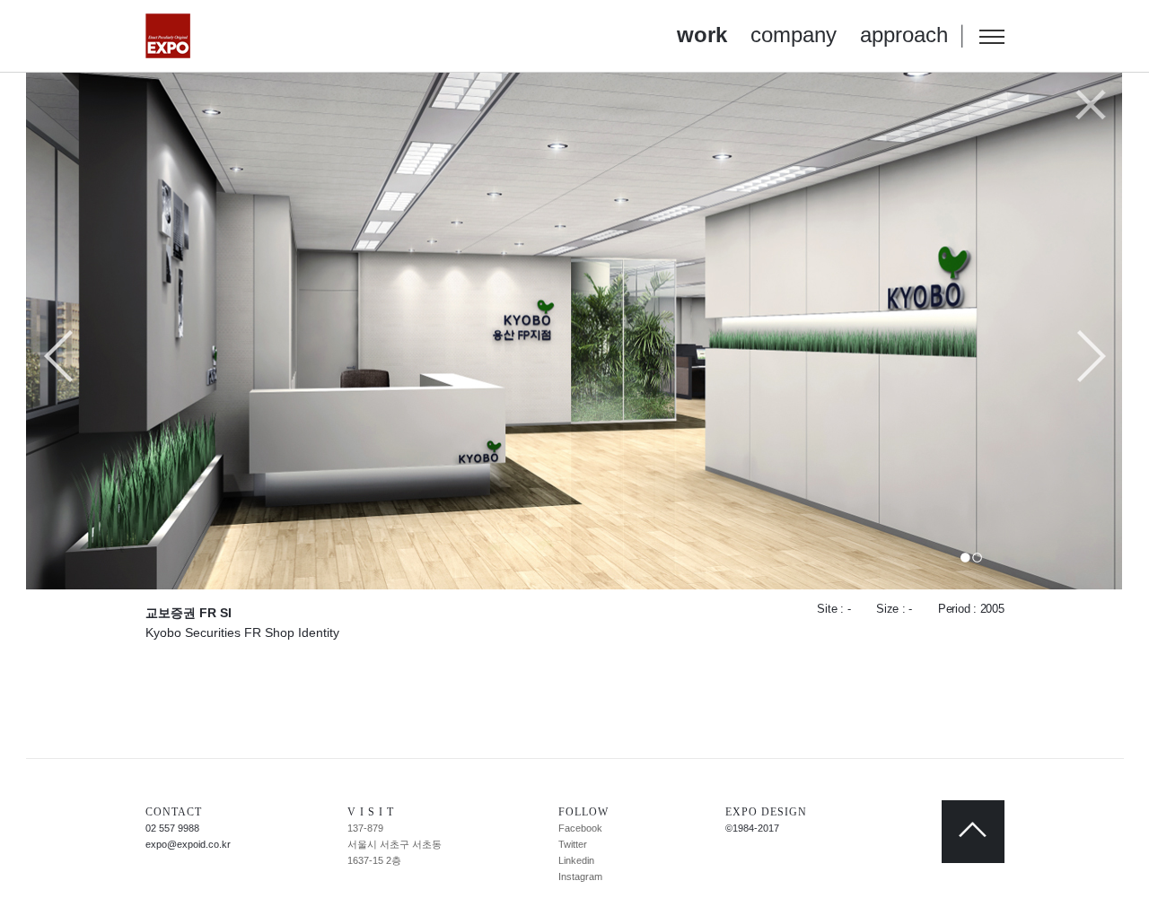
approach (904, 35)
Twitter (572, 844)
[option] (575, 330)
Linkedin (576, 860)
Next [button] (1090, 357)
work (702, 35)
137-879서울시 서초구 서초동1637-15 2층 (394, 844)
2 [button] (977, 558)
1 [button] (965, 558)
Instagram (580, 876)
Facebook (580, 828)
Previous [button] (59, 357)
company (793, 35)
